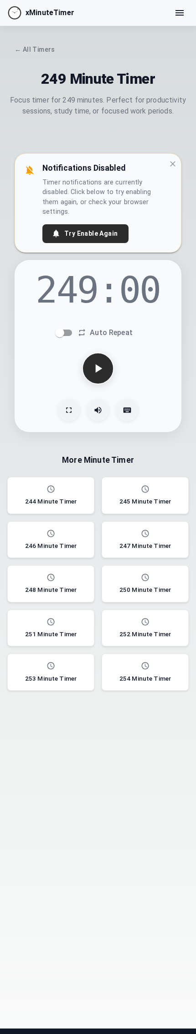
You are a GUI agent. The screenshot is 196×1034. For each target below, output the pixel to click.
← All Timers (35, 49)
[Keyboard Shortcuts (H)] (127, 410)
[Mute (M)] (98, 410)
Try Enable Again (91, 233)
